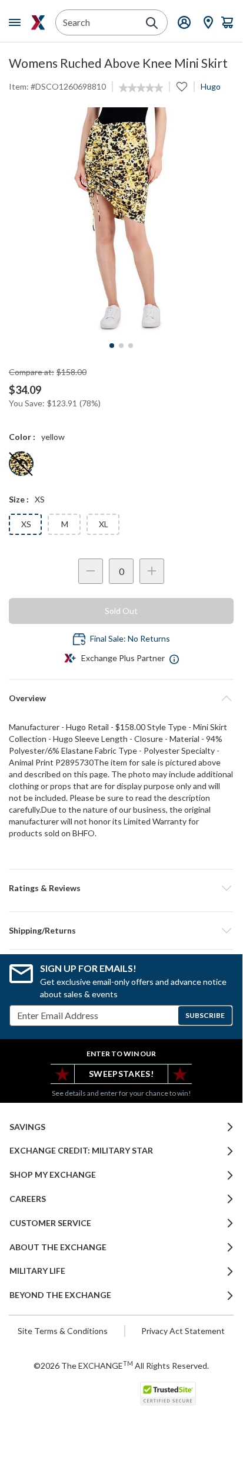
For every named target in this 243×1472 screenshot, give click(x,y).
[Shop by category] (17, 22)
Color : (22, 437)
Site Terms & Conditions (63, 1331)
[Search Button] (152, 23)
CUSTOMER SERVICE (50, 1223)
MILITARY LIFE (37, 1271)
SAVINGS (27, 1127)
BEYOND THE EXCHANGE (60, 1295)
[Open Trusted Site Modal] (168, 1393)
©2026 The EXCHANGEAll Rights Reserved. (121, 1365)
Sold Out (121, 611)
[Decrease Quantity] (90, 571)
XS (26, 524)
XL (103, 524)
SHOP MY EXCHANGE (52, 1174)
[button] (121, 888)
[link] (141, 88)
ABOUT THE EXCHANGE (57, 1247)
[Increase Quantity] (151, 571)
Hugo (211, 86)
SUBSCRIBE (205, 1015)
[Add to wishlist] (182, 87)
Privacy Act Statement (183, 1331)
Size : (19, 499)
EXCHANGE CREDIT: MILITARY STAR (81, 1150)
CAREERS (27, 1199)
